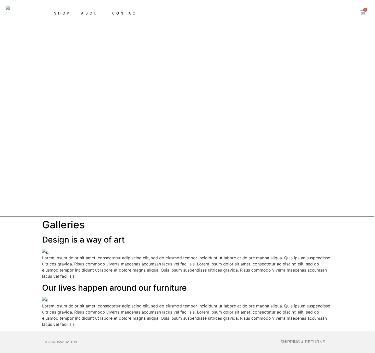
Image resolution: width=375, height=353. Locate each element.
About (91, 13)
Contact (126, 13)
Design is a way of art (83, 240)
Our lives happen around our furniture (114, 288)
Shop (62, 13)
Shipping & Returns (302, 342)
